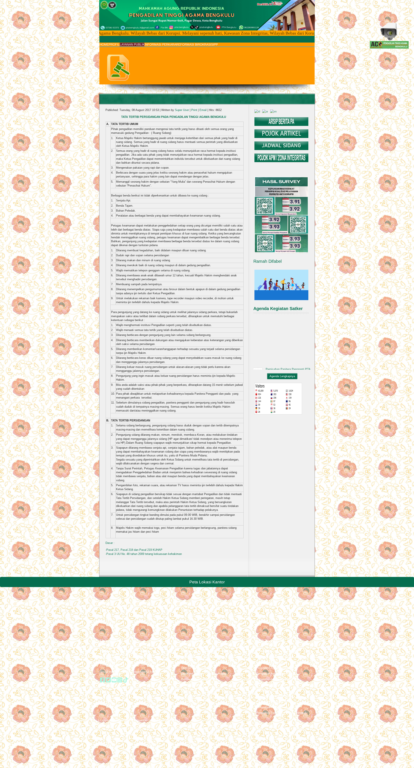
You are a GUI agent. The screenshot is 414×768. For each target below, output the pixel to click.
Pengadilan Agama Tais (270, 690)
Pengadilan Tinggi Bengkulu (273, 707)
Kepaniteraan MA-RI (193, 684)
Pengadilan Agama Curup (272, 662)
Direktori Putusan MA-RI (196, 668)
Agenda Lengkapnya (282, 376)
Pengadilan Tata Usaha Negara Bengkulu (281, 712)
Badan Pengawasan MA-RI (198, 656)
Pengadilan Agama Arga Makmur (276, 668)
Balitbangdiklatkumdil (194, 679)
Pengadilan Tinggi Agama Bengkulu (278, 651)
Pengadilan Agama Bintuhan (273, 701)
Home (104, 44)
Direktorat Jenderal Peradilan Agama (204, 673)
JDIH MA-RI (188, 690)
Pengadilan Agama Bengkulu (274, 656)
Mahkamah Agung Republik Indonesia (204, 651)
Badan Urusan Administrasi (198, 662)
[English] (273, 111)
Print (194, 110)
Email (203, 110)
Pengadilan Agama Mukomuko (275, 696)
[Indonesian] (257, 111)
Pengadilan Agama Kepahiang (274, 673)
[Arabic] (265, 111)
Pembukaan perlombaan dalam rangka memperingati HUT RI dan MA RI (286, 361)
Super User (182, 110)
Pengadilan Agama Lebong (272, 684)
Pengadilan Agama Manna (272, 679)
